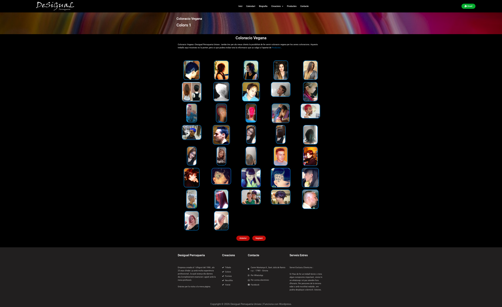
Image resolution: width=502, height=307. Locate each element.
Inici (240, 6)
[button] (277, 6)
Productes (291, 6)
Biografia (263, 6)
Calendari (250, 6)
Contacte (304, 6)
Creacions (276, 6)
